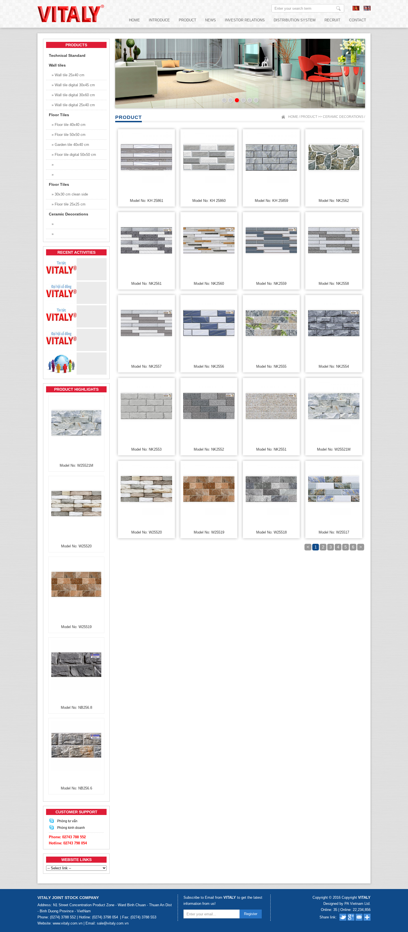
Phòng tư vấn (67, 821)
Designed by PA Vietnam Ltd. (347, 903)
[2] (230, 100)
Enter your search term (338, 8)
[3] (237, 100)
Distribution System (295, 20)
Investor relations (245, 20)
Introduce (159, 20)
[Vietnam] (355, 9)
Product (187, 20)
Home (134, 20)
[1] (224, 100)
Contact (357, 20)
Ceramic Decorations (343, 117)
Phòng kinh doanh (71, 828)
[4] (243, 100)
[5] (249, 100)
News (210, 20)
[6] (256, 100)
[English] (367, 9)
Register (250, 914)
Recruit (332, 20)
